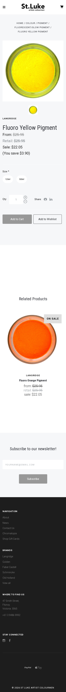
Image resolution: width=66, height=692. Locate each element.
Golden (6, 562)
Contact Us (8, 528)
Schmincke (9, 572)
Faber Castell (9, 567)
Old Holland (9, 577)
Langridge (9, 118)
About (6, 517)
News (6, 523)
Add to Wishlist (47, 219)
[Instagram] (4, 641)
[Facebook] (9, 641)
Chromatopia (10, 533)
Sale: (7, 147)
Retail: (8, 141)
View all (6, 583)
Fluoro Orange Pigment (33, 380)
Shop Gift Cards (11, 538)
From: (8, 135)
